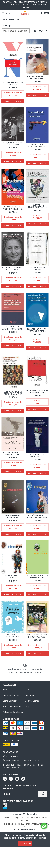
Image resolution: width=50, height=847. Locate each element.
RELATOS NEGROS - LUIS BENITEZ (13, 577)
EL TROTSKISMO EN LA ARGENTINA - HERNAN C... (13, 208)
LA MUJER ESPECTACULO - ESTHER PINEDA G (37, 455)
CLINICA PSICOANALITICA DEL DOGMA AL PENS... (37, 636)
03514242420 (12, 756)
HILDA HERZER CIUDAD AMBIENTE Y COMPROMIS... (12, 328)
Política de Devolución (13, 712)
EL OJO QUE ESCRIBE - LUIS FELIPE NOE (13, 83)
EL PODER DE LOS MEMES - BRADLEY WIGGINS (37, 77)
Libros (28, 689)
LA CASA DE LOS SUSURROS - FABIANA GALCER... (37, 576)
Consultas (29, 695)
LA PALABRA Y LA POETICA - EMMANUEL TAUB (37, 391)
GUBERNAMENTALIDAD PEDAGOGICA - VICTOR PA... (13, 393)
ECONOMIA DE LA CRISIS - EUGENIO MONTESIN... (37, 330)
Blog (27, 706)
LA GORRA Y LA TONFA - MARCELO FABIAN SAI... (37, 145)
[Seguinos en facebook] (11, 779)
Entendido (25, 843)
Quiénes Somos (32, 701)
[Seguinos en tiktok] (23, 779)
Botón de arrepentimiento (25, 830)
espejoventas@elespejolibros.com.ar (22, 760)
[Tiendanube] (25, 815)
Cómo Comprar (10, 701)
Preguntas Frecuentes (12, 706)
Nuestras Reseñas (11, 695)
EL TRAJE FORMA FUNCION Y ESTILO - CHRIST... (13, 144)
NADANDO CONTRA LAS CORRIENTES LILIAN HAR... (13, 453)
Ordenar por (7, 25)
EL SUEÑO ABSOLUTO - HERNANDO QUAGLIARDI (37, 516)
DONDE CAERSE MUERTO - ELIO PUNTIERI (13, 516)
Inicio (4, 19)
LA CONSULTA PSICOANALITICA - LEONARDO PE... (13, 636)
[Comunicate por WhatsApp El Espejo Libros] (44, 826)
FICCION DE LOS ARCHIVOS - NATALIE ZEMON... (12, 269)
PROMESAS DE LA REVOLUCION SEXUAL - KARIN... (37, 206)
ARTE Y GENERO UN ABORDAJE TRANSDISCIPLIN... (37, 268)
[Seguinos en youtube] (17, 779)
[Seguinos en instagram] (5, 779)
